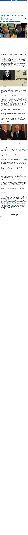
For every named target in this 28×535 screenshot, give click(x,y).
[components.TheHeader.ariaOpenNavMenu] (4, 0)
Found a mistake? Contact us (13, 215)
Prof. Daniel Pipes (12, 19)
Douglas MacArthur (6, 153)
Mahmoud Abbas (3, 19)
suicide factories (19, 165)
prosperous (23, 57)
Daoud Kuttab (7, 201)
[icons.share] (27, 0)
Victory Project (7, 19)
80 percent (12, 66)
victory (14, 152)
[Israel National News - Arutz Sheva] (14, 0)
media (13, 206)
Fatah (23, 149)
